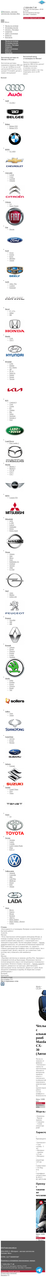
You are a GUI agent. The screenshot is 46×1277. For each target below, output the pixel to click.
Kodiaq (11, 682)
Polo (11, 885)
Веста (11, 910)
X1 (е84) (12, 151)
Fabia (11, 680)
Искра (11, 914)
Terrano (12, 566)
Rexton (11, 743)
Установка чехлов (11, 28)
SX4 (11, 791)
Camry (11, 842)
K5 (10, 408)
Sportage (12, 416)
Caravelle (12, 875)
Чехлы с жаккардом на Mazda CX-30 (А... (40, 1250)
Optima (11, 410)
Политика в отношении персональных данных (18, 1260)
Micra (11, 558)
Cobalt (11, 175)
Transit (11, 260)
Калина (12, 916)
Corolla (11, 844)
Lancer (11, 525)
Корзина (4, 1275)
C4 (10, 204)
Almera (11, 554)
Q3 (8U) (12, 103)
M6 (10, 315)
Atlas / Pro (13, 284)
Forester (12, 766)
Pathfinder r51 (14, 562)
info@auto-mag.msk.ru (8, 1248)
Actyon (11, 739)
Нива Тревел (14, 920)
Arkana (11, 647)
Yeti (10, 690)
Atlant (11, 715)
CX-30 (11, 470)
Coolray (12, 286)
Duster (11, 649)
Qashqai (12, 564)
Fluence (12, 651)
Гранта (11, 912)
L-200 (11, 523)
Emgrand (12, 288)
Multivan (12, 881)
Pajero (11, 529)
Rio (10, 412)
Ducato (11, 229)
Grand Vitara (13, 789)
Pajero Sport (13, 531)
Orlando (12, 181)
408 (10, 624)
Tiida (11, 568)
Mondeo (12, 258)
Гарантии (8, 31)
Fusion (11, 255)
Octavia (12, 686)
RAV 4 (11, 850)
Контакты (8, 37)
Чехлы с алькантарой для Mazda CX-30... (40, 1243)
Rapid (11, 688)
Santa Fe (12, 373)
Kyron (11, 741)
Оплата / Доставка (12, 30)
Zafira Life (13, 597)
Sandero (12, 657)
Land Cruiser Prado (16, 846)
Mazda (38, 986)
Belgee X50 (13, 126)
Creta (11, 364)
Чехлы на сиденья (11, 26)
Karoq (11, 684)
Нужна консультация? (9, 1273)
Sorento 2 (12, 418)
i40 (10, 369)
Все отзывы (5, 979)
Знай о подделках (11, 33)
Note (11, 560)
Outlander (12, 527)
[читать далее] (37, 964)
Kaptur (11, 653)
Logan (11, 655)
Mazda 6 (12, 468)
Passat (11, 883)
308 (10, 622)
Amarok (12, 873)
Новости (8, 35)
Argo (11, 713)
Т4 (10, 817)
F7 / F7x (12, 311)
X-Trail (11, 569)
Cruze (11, 177)
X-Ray (11, 923)
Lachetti (12, 179)
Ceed (11, 404)
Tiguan (11, 886)
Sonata (11, 377)
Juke (11, 556)
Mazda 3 (12, 466)
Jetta (10, 877)
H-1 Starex (13, 367)
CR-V (11, 340)
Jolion (11, 313)
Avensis (12, 840)
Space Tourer (13, 206)
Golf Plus (12, 879)
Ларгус (12, 918)
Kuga (11, 257)
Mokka (11, 595)
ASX (11, 521)
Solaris (11, 375)
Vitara (11, 793)
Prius (11, 848)
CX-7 (11, 474)
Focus (11, 253)
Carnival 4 (12, 402)
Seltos (11, 414)
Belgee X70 (13, 128)
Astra (11, 593)
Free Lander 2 (14, 443)
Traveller (12, 620)
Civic (11, 338)
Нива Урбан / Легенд (17, 921)
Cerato (11, 406)
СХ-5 (11, 472)
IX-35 (11, 371)
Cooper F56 (13, 498)
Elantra (11, 365)
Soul (11, 420)
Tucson (11, 379)
